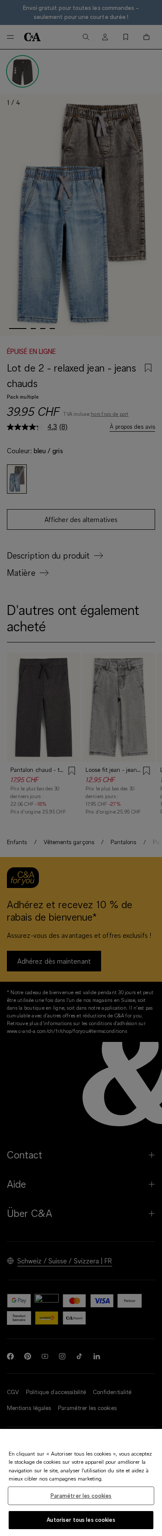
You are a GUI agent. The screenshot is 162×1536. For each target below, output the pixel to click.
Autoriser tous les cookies (81, 1519)
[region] (81, 1482)
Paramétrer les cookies (81, 1495)
